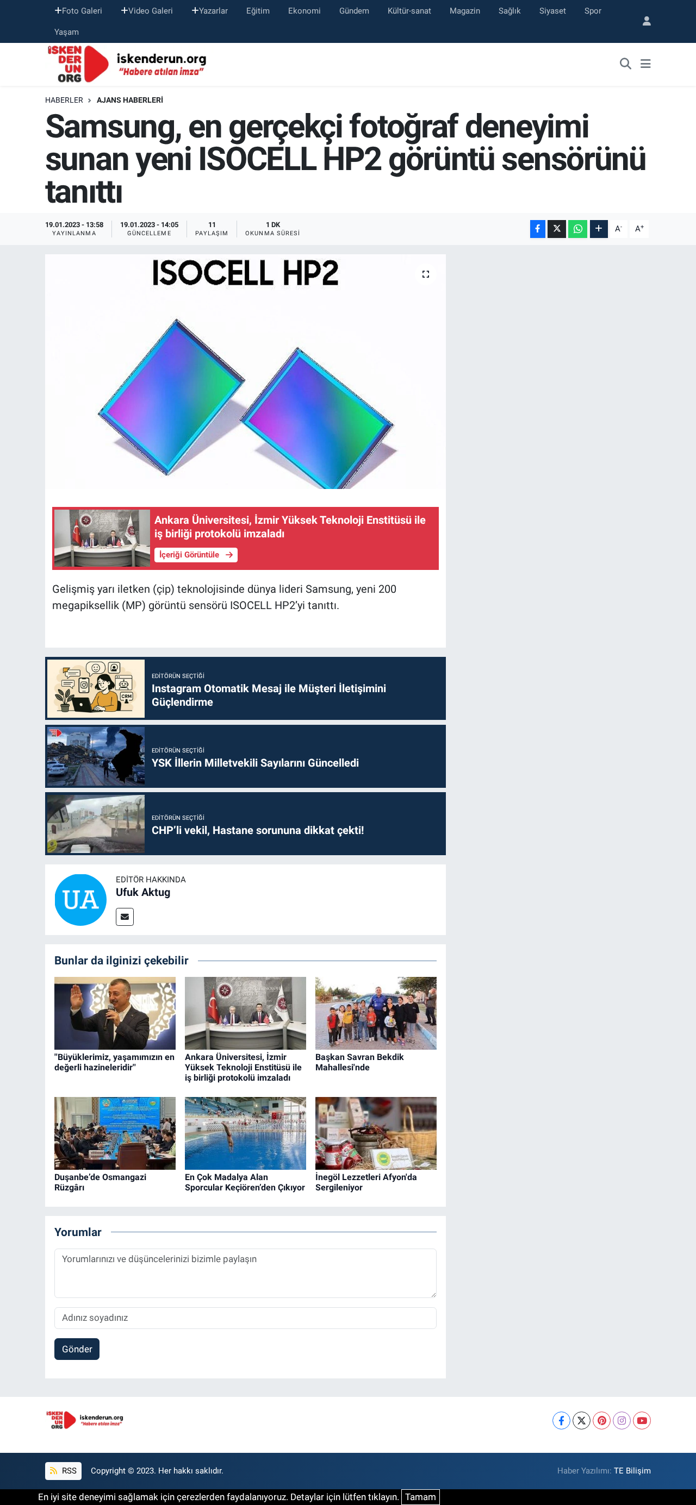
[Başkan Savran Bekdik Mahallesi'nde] (376, 1012)
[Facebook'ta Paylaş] (537, 229)
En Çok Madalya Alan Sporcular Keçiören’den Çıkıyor (245, 1182)
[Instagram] (622, 1420)
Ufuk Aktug (143, 892)
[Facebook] (561, 1420)
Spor (593, 11)
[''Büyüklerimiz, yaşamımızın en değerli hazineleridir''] (115, 1012)
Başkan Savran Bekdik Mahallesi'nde (359, 1062)
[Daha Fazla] (599, 229)
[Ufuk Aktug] (80, 899)
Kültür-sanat (409, 11)
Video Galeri (150, 11)
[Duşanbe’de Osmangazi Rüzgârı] (115, 1132)
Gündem (354, 11)
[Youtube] (642, 1420)
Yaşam (66, 32)
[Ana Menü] (646, 65)
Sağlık (510, 11)
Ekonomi (304, 11)
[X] (582, 1420)
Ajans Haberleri (130, 100)
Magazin (465, 11)
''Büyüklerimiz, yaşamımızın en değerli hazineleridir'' (114, 1062)
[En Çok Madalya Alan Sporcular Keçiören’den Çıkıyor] (245, 1132)
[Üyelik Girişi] (642, 21)
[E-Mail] (125, 917)
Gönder (77, 1349)
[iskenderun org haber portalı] (129, 63)
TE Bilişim (632, 1471)
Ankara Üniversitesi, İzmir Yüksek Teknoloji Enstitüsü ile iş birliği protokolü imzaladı (243, 1067)
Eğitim (258, 11)
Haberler (64, 100)
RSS (68, 1471)
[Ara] (626, 65)
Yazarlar (213, 11)
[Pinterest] (602, 1420)
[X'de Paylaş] (557, 229)
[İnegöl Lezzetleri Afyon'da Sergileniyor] (376, 1132)
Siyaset (552, 11)
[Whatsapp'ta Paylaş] (577, 229)
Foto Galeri (82, 11)
